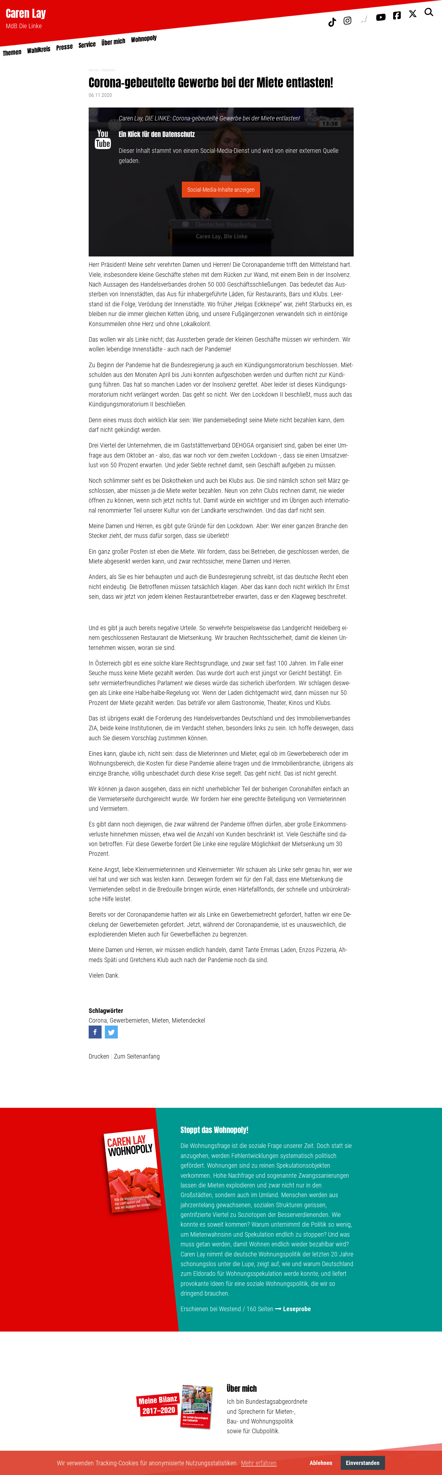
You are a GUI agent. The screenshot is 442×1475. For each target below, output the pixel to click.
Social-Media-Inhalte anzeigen (221, 189)
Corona (98, 1020)
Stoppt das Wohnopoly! (214, 1130)
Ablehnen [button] (321, 1462)
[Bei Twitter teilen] (111, 1032)
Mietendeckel (188, 1020)
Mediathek (108, 70)
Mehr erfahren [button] (259, 1463)
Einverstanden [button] (363, 1462)
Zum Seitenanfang (137, 1056)
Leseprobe (297, 1309)
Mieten (160, 1020)
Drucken (99, 1056)
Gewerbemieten (129, 1020)
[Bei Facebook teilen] (95, 1032)
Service (94, 70)
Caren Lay (26, 13)
